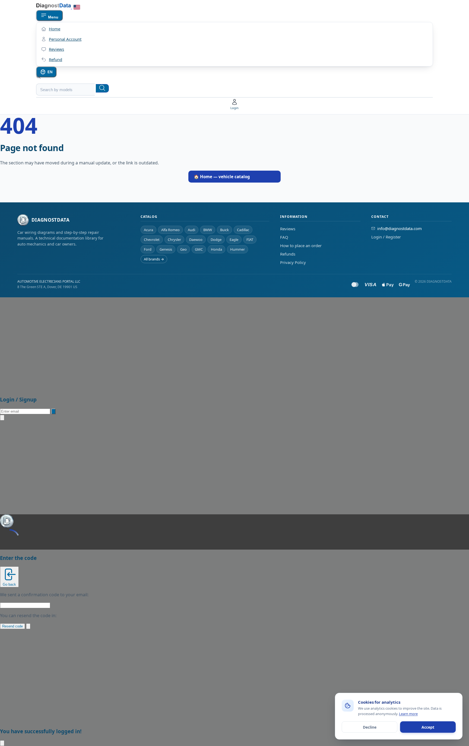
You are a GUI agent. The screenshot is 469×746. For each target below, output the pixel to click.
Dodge (216, 239)
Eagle (234, 239)
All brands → (154, 259)
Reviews (287, 228)
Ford (147, 249)
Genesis (166, 249)
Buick (224, 229)
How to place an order (301, 245)
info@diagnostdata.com (399, 228)
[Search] (102, 88)
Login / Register (386, 237)
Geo (183, 249)
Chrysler (174, 239)
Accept (428, 727)
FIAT (249, 239)
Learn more (408, 713)
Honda (216, 249)
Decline (369, 727)
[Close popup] (2, 417)
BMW (207, 229)
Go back (9, 584)
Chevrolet (152, 239)
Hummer (237, 249)
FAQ (284, 237)
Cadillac (243, 229)
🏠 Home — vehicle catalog (222, 176)
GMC (199, 249)
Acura (148, 229)
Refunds (287, 254)
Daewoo (195, 239)
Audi (191, 229)
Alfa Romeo (170, 229)
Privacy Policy (293, 262)
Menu (52, 17)
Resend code (12, 626)
